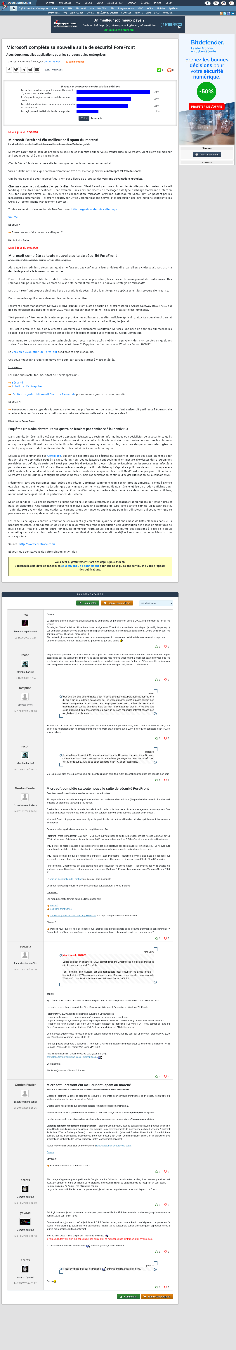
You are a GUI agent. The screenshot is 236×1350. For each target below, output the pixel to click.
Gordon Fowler (52, 61)
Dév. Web (102, 8)
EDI (112, 8)
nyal (25, 614)
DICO (156, 13)
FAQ (78, 2)
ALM (70, 8)
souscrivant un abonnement (80, 566)
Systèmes (173, 8)
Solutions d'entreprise (27, 386)
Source (13, 217)
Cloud (55, 8)
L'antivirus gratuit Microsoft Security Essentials (43, 394)
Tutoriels (65, 2)
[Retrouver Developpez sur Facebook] (228, 13)
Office (150, 8)
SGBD (140, 8)
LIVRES (90, 13)
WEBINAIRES (77, 13)
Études (145, 2)
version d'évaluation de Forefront (34, 352)
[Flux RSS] (221, 13)
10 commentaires (75, 61)
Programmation (126, 8)
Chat (99, 2)
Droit (157, 2)
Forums (49, 2)
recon (25, 655)
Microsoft (81, 8)
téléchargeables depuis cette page (94, 209)
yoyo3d (25, 1212)
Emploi (131, 2)
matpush (25, 688)
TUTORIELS (54, 13)
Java (91, 8)
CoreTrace (54, 456)
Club (168, 2)
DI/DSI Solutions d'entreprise (33, 8)
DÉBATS (138, 13)
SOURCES (126, 13)
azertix (25, 1179)
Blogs (88, 2)
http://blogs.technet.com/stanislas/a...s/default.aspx (72, 1057)
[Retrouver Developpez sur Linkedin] (232, 13)
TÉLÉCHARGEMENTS (107, 13)
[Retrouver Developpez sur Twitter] (224, 13)
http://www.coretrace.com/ (37, 544)
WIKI (148, 13)
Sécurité (17, 383)
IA (63, 8)
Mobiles (161, 8)
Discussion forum (208, 154)
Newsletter (115, 2)
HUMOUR (167, 13)
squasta (25, 946)
